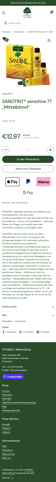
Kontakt (6, 424)
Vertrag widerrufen (11, 410)
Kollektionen (19, 32)
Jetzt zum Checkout (28, 168)
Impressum (7, 450)
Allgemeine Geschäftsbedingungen (19, 402)
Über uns (6, 458)
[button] (51, 13)
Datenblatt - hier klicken (14, 321)
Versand (6, 432)
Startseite (6, 32)
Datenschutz (8, 454)
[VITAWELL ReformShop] (27, 13)
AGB (4, 446)
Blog (4, 406)
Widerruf (6, 428)
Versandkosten (21, 202)
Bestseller (6, 398)
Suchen (6, 391)
